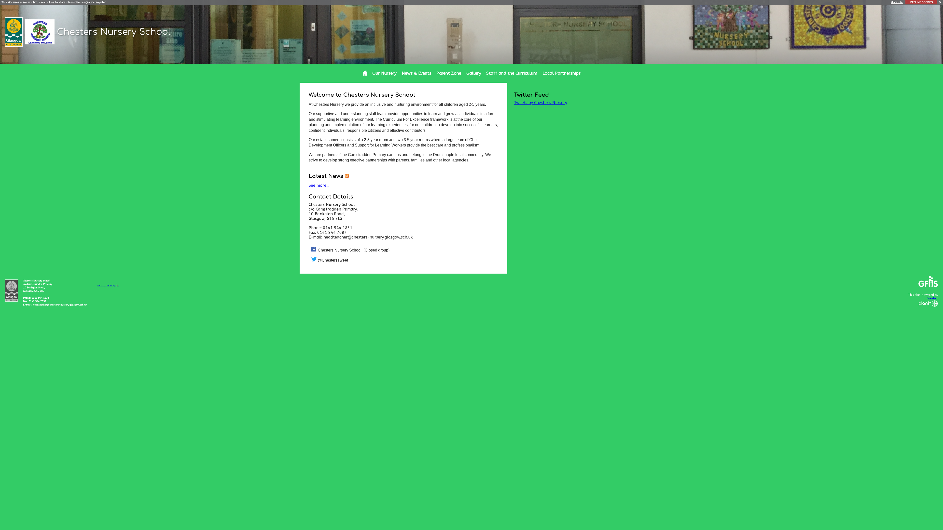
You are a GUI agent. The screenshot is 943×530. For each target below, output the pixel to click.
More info (897, 2)
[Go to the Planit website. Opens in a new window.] (928, 309)
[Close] (940, 2)
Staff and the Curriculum (511, 73)
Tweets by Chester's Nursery (540, 102)
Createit (932, 298)
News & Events (416, 73)
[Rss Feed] (347, 176)
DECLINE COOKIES (921, 2)
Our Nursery (384, 73)
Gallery (473, 73)
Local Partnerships (561, 73)
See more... (319, 185)
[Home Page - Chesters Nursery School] (365, 73)
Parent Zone (448, 73)
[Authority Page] (14, 31)
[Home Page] (40, 31)
